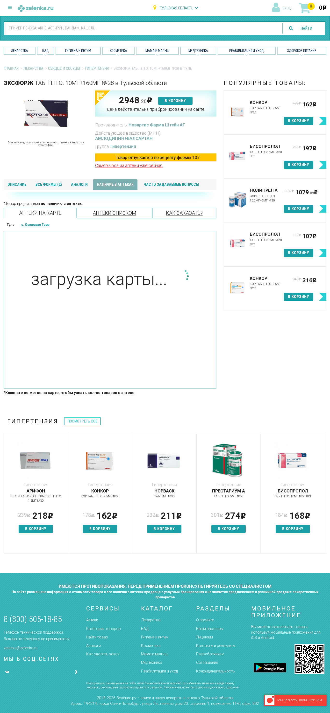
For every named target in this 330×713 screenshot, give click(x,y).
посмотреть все (82, 421)
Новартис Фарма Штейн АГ (157, 124)
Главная (11, 68)
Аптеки (92, 620)
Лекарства (19, 51)
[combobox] (140, 28)
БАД (45, 51)
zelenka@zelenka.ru (20, 648)
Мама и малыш (157, 51)
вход (287, 8)
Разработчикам (210, 654)
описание (16, 184)
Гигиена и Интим (78, 51)
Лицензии (204, 637)
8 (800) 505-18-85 (33, 619)
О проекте (205, 620)
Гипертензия (97, 68)
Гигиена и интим (154, 637)
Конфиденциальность (215, 671)
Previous (7, 496)
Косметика (118, 51)
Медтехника (198, 51)
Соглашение (207, 662)
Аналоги (93, 645)
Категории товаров (103, 628)
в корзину (175, 100)
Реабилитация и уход (246, 51)
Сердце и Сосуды (64, 68)
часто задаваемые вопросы (171, 184)
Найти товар (97, 637)
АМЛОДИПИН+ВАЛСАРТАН (124, 138)
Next (322, 496)
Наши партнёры (209, 628)
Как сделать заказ (102, 654)
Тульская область (177, 8)
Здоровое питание (301, 51)
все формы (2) (49, 184)
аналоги (79, 184)
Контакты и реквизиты (216, 645)
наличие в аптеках (115, 184)
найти (306, 28)
